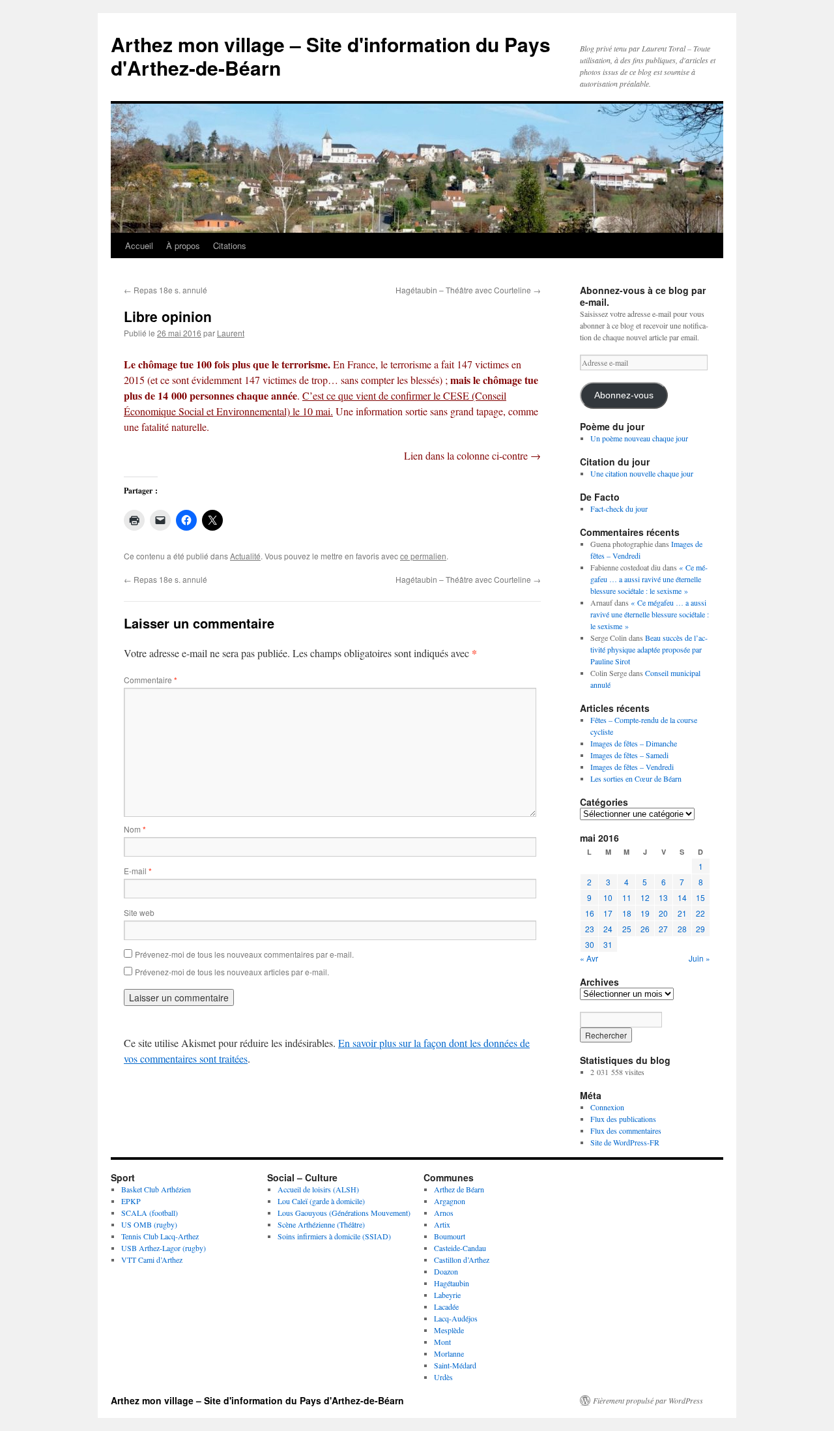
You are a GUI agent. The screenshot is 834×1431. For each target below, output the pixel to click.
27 (663, 928)
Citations (229, 245)
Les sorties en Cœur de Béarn (636, 778)
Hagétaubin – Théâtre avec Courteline (468, 289)
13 (663, 897)
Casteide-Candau (460, 1248)
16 (589, 913)
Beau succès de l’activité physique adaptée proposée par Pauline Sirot (649, 649)
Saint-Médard (455, 1365)
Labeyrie (447, 1295)
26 (645, 928)
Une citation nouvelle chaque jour (641, 473)
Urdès (443, 1377)
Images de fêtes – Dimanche (633, 743)
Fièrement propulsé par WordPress (648, 1400)
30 (589, 944)
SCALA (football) (149, 1212)
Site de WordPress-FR (624, 1142)
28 (682, 928)
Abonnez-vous (624, 395)
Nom (135, 828)
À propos (183, 245)
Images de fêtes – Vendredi (632, 766)
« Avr (589, 958)
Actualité (245, 555)
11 (626, 897)
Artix (442, 1224)
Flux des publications (623, 1119)
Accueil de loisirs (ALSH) (318, 1189)
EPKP (131, 1201)
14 (682, 897)
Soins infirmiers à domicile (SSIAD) (334, 1236)
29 (700, 928)
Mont (442, 1341)
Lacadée (446, 1306)
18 (626, 913)
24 (607, 928)
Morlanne (449, 1353)
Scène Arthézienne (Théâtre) (321, 1224)
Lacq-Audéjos (456, 1318)
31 (607, 944)
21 (682, 913)
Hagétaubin (451, 1283)
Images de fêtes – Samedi (629, 755)
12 (645, 897)
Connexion (607, 1107)
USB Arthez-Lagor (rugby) (163, 1248)
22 (700, 913)
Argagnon (449, 1201)
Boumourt (449, 1236)
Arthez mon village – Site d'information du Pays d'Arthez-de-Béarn (331, 55)
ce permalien (423, 555)
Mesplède (449, 1330)
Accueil (139, 245)
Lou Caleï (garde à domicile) (321, 1201)
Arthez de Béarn (459, 1189)
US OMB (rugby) (149, 1224)
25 (626, 928)
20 (663, 913)
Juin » (699, 958)
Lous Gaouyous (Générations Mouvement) (344, 1212)
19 (645, 913)
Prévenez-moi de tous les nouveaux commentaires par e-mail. (244, 954)
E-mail (138, 870)
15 (700, 897)
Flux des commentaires (625, 1130)
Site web (139, 912)
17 (607, 913)
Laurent (230, 332)
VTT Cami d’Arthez (151, 1259)
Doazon (446, 1271)
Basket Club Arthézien (156, 1189)
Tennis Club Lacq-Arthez (160, 1236)
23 (589, 928)
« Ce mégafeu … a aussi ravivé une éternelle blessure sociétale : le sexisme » (649, 579)
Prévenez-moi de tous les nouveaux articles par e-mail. (232, 971)
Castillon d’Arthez (461, 1259)
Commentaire (150, 679)
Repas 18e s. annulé (165, 289)
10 (607, 897)
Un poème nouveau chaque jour (639, 438)
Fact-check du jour (619, 508)
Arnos (443, 1212)
